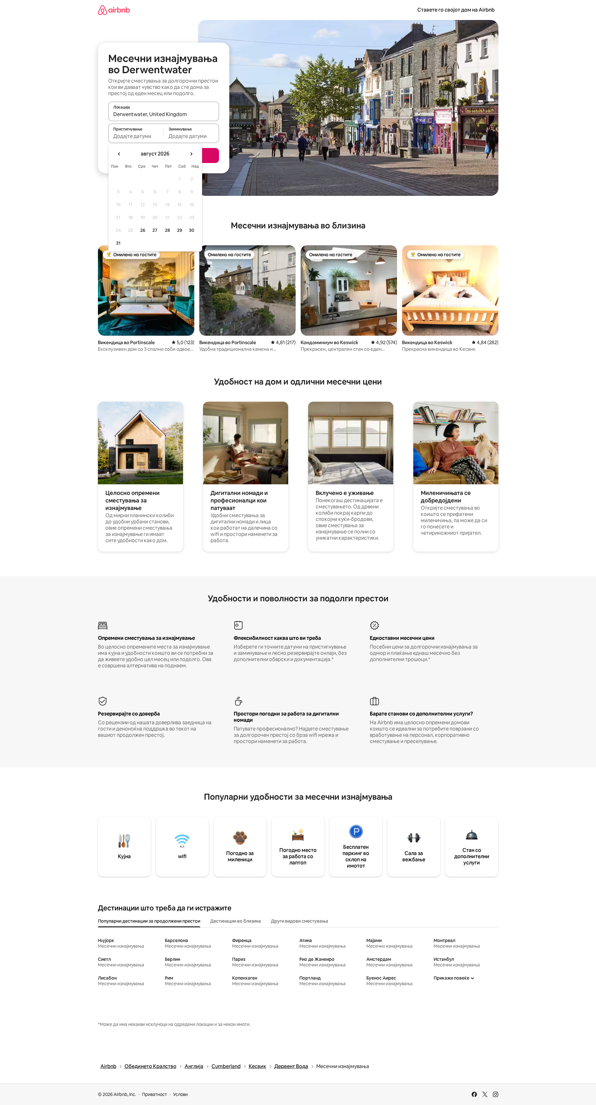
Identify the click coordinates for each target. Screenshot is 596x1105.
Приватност (154, 1094)
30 (191, 230)
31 (118, 243)
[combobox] (163, 114)
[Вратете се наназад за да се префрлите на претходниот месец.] (119, 154)
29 (179, 230)
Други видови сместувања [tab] (299, 921)
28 (167, 230)
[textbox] (136, 136)
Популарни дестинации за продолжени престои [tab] (149, 921)
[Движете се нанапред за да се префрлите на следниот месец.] (191, 154)
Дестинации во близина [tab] (235, 921)
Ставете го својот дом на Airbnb (456, 10)
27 (154, 230)
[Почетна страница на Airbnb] (114, 10)
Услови (180, 1094)
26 (142, 230)
